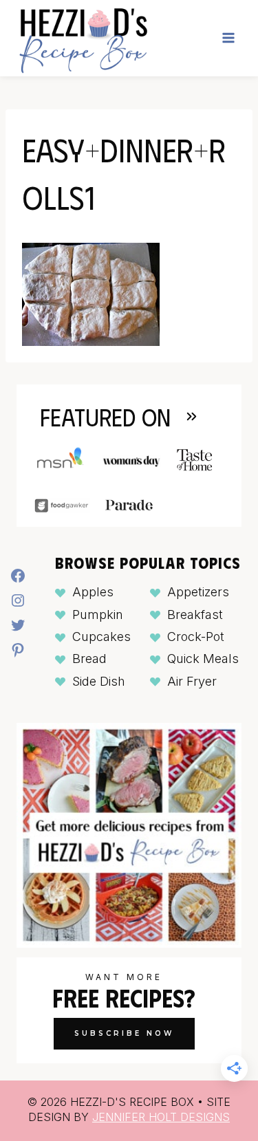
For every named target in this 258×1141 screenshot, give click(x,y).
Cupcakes (101, 636)
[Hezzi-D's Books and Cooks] (83, 38)
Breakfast (195, 614)
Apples (93, 592)
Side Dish (98, 681)
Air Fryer (192, 681)
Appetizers (198, 592)
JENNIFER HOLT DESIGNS (161, 1117)
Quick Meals (203, 658)
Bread (89, 658)
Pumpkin (97, 614)
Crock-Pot (195, 636)
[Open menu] (228, 38)
